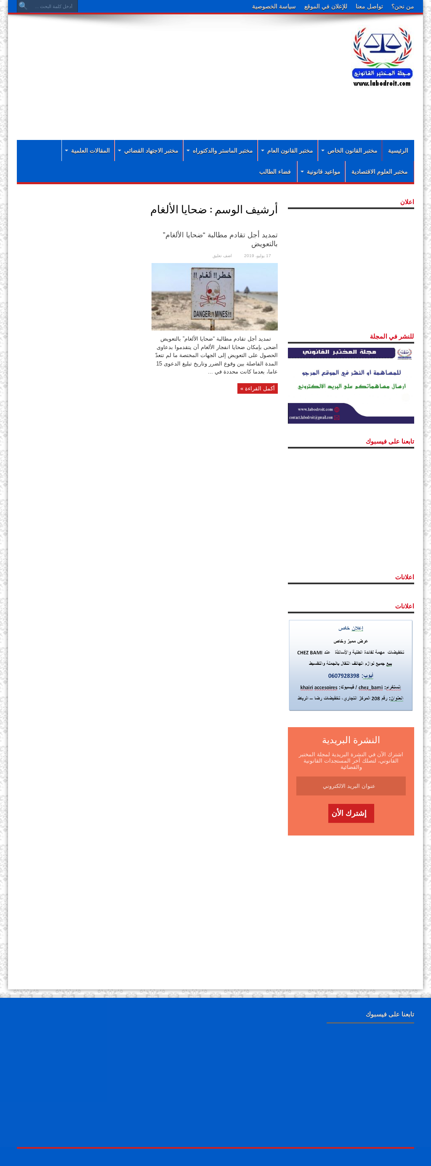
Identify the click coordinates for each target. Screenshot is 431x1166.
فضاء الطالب (275, 171)
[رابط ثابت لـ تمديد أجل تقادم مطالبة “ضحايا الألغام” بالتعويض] (215, 296)
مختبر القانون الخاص (352, 150)
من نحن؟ (402, 6)
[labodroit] (382, 55)
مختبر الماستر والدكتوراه (223, 150)
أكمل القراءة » (257, 388)
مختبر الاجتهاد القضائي (151, 150)
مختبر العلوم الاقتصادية (379, 171)
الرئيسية (398, 150)
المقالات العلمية (90, 150)
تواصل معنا (369, 6)
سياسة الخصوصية (274, 6)
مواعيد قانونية (324, 171)
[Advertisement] (206, 110)
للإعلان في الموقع (325, 6)
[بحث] (23, 6)
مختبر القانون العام (290, 150)
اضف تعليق (222, 255)
